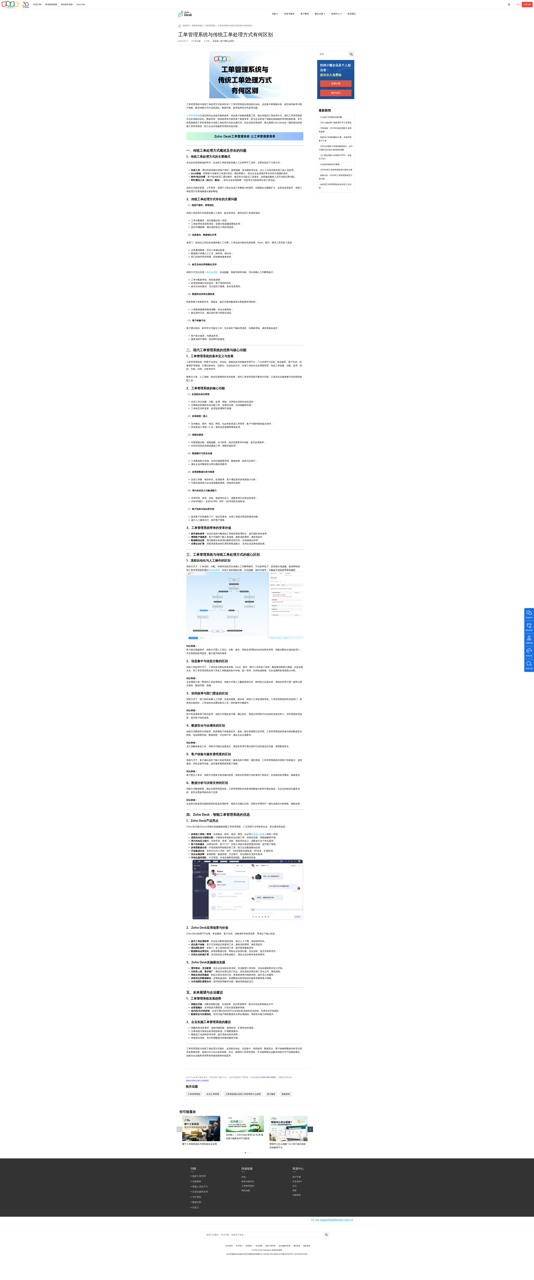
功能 (274, 14)
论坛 (294, 1186)
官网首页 (186, 25)
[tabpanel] (201, 1131)
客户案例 (305, 14)
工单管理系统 (210, 25)
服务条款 (297, 1246)
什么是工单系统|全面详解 (331, 117)
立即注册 (527, 4)
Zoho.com (15, 5)
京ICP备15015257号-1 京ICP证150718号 (293, 1254)
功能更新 (296, 1195)
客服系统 (286, 1094)
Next (310, 1129)
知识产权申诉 (270, 1246)
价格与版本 (289, 14)
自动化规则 (214, 570)
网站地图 (246, 1190)
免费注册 (336, 83)
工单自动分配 (210, 272)
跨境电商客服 (51, 4)
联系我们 (352, 14)
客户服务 (271, 1094)
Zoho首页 (229, 1246)
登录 (518, 4)
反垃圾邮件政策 (284, 1246)
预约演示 (336, 92)
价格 (244, 1177)
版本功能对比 (248, 1181)
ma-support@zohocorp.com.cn (334, 1220)
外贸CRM (37, 4)
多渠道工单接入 (259, 834)
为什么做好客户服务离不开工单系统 (335, 122)
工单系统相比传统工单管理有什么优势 (243, 1094)
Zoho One (80, 4)
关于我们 (239, 1246)
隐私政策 (306, 1246)
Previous (179, 1129)
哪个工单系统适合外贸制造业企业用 (199, 1144)
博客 (294, 1190)
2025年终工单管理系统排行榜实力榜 (336, 170)
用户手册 (296, 1177)
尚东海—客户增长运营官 (223, 41)
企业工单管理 (213, 1094)
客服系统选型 (197, 25)
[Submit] (326, 1235)
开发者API (297, 1181)
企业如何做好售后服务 (330, 164)
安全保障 (259, 1246)
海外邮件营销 (67, 4)
